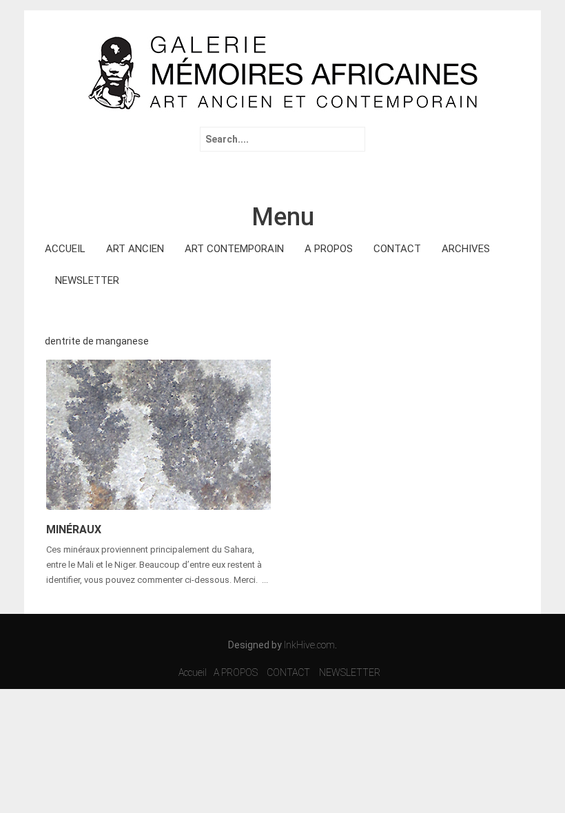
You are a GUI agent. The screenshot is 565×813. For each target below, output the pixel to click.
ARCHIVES (466, 249)
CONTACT (397, 249)
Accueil (192, 672)
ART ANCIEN (135, 249)
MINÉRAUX (73, 529)
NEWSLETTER (87, 280)
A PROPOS (329, 249)
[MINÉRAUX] (158, 433)
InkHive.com (309, 644)
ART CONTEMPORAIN (234, 249)
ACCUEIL (65, 249)
